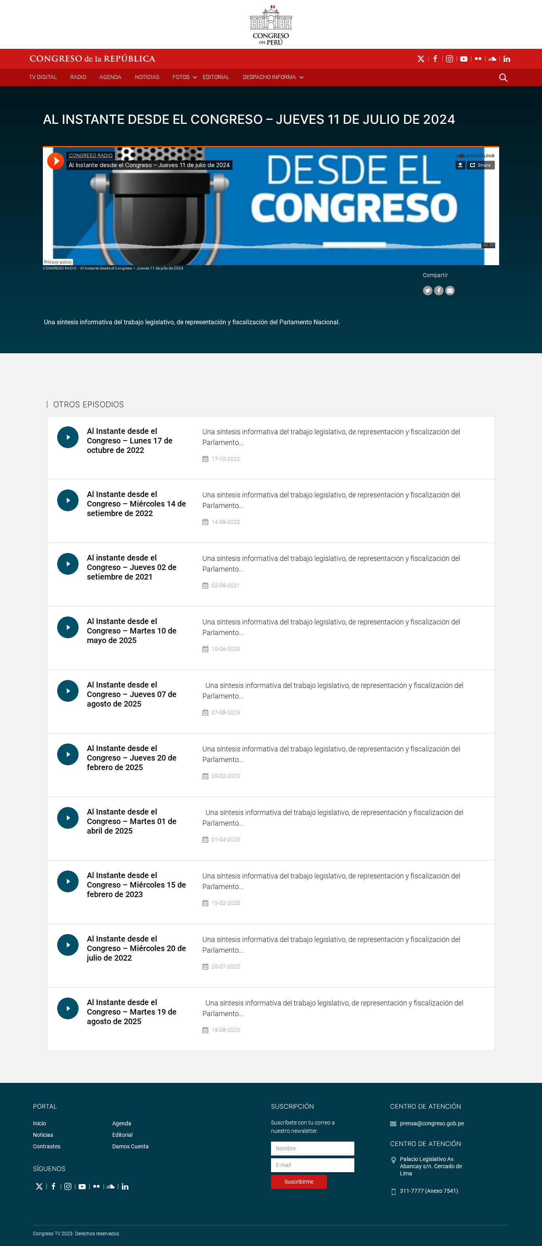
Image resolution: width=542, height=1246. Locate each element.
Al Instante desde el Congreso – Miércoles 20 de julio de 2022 (136, 948)
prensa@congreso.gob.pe (432, 1123)
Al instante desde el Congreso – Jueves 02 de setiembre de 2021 (132, 567)
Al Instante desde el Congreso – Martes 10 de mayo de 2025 (132, 630)
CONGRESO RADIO (60, 268)
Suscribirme (298, 1182)
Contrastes (46, 1146)
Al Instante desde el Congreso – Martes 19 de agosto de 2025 (132, 1012)
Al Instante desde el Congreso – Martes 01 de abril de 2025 (132, 821)
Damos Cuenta (130, 1146)
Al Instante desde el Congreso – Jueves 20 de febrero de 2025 (132, 757)
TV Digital (43, 77)
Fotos (181, 77)
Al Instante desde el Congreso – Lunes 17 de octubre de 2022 (130, 440)
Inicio (39, 1123)
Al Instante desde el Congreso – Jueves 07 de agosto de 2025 (132, 694)
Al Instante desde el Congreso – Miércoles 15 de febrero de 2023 (136, 884)
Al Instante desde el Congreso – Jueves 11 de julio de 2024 (131, 268)
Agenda (110, 77)
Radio (78, 77)
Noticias (147, 77)
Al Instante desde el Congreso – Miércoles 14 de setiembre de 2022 (136, 503)
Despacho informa (269, 77)
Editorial (216, 77)
